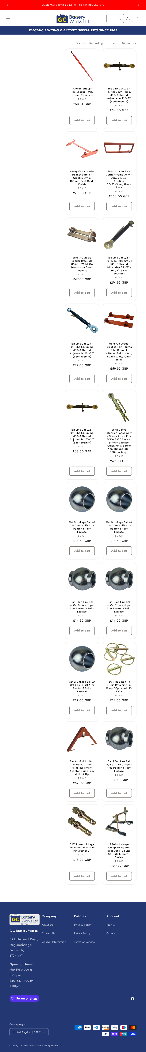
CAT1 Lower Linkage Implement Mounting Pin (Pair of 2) (82, 847)
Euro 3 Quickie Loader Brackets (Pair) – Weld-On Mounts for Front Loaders (82, 264)
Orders (110, 933)
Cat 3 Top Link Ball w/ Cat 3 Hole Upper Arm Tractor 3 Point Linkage (82, 607)
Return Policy (82, 933)
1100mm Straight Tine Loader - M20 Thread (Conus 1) (82, 92)
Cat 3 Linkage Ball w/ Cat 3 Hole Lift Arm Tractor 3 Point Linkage (82, 527)
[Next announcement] (138, 5)
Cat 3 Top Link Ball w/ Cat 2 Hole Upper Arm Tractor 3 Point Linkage (119, 607)
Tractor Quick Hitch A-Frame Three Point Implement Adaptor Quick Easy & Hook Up (82, 768)
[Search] (119, 18)
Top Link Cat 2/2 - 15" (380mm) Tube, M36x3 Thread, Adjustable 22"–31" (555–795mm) (119, 95)
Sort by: (81, 43)
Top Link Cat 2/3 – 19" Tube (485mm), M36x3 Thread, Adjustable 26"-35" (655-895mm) (82, 350)
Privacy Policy (82, 925)
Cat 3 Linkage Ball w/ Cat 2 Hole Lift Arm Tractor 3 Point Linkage (119, 527)
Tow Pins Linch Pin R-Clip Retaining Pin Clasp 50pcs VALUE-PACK (119, 686)
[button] (8, 18)
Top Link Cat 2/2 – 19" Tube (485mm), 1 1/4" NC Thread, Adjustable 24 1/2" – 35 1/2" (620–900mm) (119, 265)
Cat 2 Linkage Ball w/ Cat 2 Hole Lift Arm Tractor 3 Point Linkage (82, 686)
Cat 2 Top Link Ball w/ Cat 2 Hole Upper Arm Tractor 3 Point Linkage (119, 766)
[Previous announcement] (7, 5)
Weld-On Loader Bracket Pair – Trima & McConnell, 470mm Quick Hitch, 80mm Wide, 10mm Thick (119, 351)
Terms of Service (84, 942)
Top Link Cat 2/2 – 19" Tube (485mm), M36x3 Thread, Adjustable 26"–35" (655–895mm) (82, 436)
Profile (110, 925)
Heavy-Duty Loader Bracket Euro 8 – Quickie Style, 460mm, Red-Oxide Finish (82, 178)
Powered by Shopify (48, 1045)
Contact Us (48, 933)
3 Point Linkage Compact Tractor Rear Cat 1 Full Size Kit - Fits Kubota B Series (119, 851)
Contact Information (54, 942)
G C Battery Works (28, 1045)
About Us (47, 925)
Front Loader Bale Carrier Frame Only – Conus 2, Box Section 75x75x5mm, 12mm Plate (119, 179)
